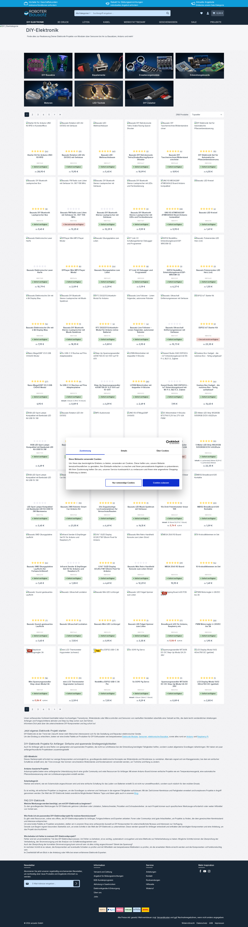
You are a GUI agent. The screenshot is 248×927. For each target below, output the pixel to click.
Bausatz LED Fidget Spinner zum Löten (140, 625)
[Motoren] (48, 93)
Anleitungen (151, 872)
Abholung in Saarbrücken (104, 884)
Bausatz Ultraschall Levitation (73, 624)
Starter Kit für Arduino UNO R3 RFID (39, 156)
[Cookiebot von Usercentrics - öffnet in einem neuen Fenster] (168, 442)
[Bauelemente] (99, 66)
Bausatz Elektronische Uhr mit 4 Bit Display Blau (39, 328)
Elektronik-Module (130, 736)
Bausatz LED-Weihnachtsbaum (107, 156)
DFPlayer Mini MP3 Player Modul (73, 271)
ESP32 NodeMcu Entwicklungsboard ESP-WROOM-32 (174, 272)
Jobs (96, 897)
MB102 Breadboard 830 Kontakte (208, 508)
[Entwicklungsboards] (200, 66)
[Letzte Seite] (60, 114)
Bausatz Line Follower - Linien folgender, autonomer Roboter (141, 329)
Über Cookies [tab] (163, 451)
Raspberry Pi (202, 736)
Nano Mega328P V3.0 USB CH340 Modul (40, 386)
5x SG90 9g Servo (141, 682)
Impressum (219, 923)
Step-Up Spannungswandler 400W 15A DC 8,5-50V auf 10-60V (107, 387)
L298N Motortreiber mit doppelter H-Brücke (141, 386)
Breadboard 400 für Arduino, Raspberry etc (174, 625)
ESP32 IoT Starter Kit (208, 327)
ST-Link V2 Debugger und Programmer (141, 271)
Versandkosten (163, 917)
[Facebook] (200, 872)
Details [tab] (124, 451)
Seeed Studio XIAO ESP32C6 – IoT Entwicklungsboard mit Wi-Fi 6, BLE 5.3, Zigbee (174, 387)
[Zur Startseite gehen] (35, 13)
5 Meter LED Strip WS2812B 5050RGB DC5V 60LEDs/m (208, 446)
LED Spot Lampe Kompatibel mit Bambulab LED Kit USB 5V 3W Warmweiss (40, 509)
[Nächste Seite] (54, 114)
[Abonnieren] (76, 883)
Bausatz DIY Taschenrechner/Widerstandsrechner (174, 157)
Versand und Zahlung (103, 872)
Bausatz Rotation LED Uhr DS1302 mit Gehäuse (73, 156)
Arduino (190, 736)
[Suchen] (168, 13)
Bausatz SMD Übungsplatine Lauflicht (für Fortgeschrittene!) (40, 568)
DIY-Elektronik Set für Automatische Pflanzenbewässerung (208, 157)
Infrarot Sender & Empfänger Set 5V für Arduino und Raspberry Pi (73, 568)
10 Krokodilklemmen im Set (208, 566)
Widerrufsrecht (188, 923)
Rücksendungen (153, 880)
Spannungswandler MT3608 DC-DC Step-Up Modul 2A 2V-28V (174, 684)
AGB (211, 923)
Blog (136, 793)
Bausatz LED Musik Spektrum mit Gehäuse (141, 508)
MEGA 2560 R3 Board (174, 566)
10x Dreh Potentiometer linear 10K (174, 508)
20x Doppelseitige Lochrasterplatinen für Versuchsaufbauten (107, 509)
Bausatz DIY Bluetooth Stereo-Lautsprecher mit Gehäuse (107, 214)
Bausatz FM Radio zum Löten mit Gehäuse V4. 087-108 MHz (73, 214)
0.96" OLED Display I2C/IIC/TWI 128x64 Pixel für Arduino (107, 568)
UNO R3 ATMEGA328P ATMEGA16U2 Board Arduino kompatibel (174, 214)
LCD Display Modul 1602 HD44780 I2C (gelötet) (208, 683)
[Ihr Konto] (208, 13)
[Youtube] (205, 872)
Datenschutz (202, 923)
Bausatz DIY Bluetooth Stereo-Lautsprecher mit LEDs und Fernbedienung (140, 214)
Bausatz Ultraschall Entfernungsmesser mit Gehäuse (174, 329)
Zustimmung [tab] (85, 451)
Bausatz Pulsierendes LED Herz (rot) (208, 271)
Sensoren (143, 736)
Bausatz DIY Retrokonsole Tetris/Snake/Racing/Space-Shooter (141, 157)
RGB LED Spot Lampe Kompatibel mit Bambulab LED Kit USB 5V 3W (39, 447)
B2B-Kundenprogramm (103, 880)
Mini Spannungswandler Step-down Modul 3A (40, 683)
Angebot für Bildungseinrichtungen (108, 876)
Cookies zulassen (161, 483)
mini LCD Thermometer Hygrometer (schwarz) (73, 683)
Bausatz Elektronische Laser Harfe (40, 271)
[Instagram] (209, 872)
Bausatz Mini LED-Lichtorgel (107, 624)
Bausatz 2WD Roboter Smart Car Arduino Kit (73, 508)
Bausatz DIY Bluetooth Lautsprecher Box (40, 213)
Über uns (98, 892)
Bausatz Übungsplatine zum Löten (107, 271)
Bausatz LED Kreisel (208, 212)
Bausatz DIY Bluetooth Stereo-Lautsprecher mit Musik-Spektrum (73, 329)
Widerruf (150, 888)
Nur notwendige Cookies (123, 483)
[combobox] (128, 13)
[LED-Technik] (99, 93)
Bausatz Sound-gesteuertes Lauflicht (40, 625)
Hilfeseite (150, 884)
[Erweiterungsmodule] (149, 66)
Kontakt (149, 876)
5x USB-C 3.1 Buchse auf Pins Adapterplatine (73, 386)
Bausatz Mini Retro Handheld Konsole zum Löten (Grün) (141, 567)
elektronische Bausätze (158, 736)
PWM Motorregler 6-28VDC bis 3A (208, 625)
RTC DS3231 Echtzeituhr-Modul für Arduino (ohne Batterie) (107, 329)
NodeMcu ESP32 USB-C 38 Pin (107, 683)
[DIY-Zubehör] (149, 93)
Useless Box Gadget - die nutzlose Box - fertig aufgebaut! (208, 387)
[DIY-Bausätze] (48, 66)
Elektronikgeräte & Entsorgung (107, 888)
